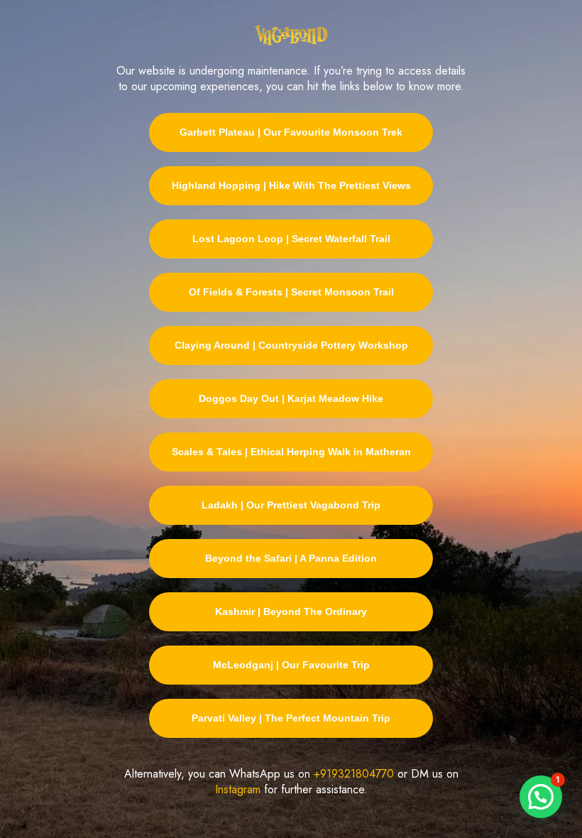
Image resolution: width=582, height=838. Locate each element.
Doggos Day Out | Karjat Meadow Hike (291, 398)
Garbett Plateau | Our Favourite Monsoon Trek (291, 132)
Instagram (237, 789)
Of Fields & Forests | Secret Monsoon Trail (291, 292)
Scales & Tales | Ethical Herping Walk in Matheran (291, 451)
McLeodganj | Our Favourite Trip (291, 664)
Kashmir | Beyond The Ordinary (291, 611)
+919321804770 (354, 774)
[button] (541, 797)
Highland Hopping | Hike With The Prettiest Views (291, 185)
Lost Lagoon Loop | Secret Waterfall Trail (291, 238)
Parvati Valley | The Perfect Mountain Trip (291, 718)
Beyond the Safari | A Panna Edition (291, 558)
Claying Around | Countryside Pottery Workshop (291, 345)
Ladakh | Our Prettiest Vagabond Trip (291, 505)
